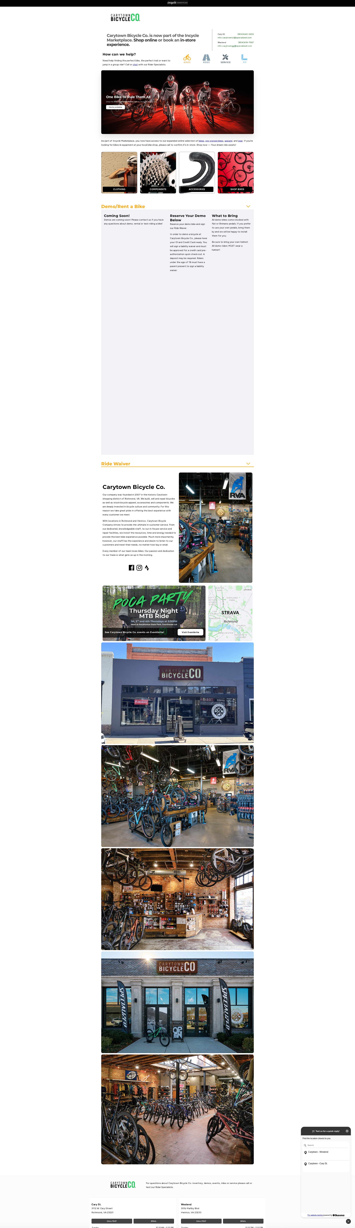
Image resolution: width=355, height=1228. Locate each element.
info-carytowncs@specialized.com (235, 37)
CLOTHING (119, 189)
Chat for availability (115, 107)
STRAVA (230, 612)
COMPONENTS (158, 189)
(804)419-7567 (246, 42)
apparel (228, 141)
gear (240, 141)
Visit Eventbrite (190, 632)
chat (135, 64)
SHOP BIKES (237, 189)
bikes (201, 141)
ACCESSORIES (197, 189)
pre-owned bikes (214, 141)
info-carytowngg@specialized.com (235, 46)
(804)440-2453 (246, 34)
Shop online (145, 40)
